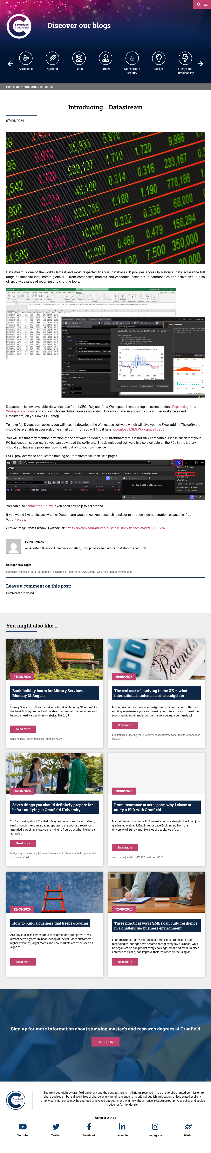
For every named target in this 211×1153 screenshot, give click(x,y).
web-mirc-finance (107, 571)
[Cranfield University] (19, 14)
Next (200, 64)
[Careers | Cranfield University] (105, 58)
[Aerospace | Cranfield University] (26, 58)
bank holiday (17, 738)
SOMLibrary (88, 571)
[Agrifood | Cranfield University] (52, 58)
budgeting (118, 734)
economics (59, 571)
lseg (70, 571)
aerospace (118, 857)
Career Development (51, 853)
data (33, 571)
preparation (90, 853)
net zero (151, 857)
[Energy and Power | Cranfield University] (185, 58)
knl (42, 738)
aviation (130, 857)
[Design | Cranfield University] (159, 58)
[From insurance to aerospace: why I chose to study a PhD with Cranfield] (156, 773)
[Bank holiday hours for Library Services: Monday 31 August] (54, 659)
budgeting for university (139, 734)
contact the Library (39, 506)
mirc (77, 571)
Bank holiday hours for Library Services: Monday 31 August (47, 693)
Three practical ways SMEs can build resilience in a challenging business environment (155, 926)
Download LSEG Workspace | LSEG (139, 429)
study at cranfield (20, 857)
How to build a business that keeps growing (50, 923)
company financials (17, 571)
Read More (23, 729)
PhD (160, 857)
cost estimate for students (170, 734)
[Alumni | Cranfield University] (79, 58)
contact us (17, 519)
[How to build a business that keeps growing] (54, 892)
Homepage (13, 86)
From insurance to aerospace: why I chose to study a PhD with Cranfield (152, 807)
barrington (33, 738)
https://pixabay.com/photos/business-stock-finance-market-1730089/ (115, 528)
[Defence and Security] (132, 58)
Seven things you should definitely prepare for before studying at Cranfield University (52, 807)
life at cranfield (73, 853)
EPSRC (141, 857)
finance (117, 739)
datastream (44, 571)
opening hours (54, 738)
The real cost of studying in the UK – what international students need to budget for (150, 693)
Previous (10, 64)
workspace (125, 571)
